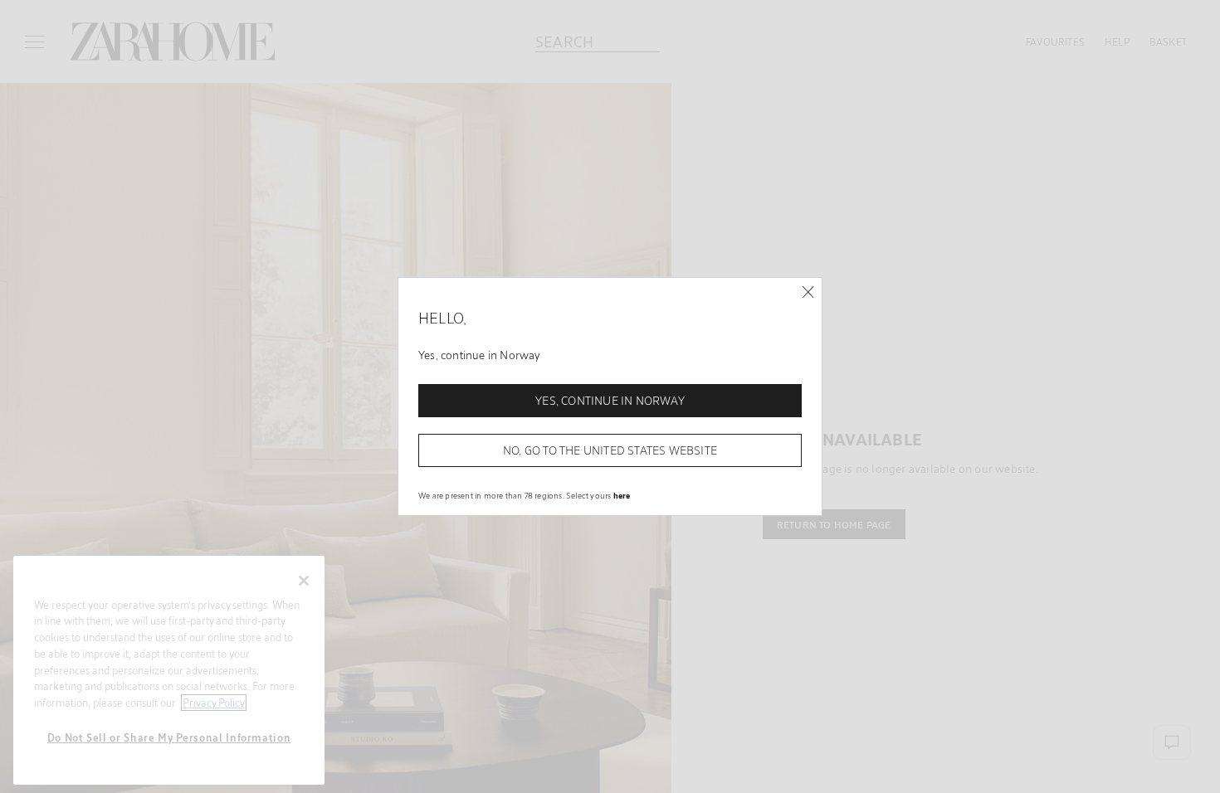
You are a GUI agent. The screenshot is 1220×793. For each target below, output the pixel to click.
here (622, 495)
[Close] (808, 292)
